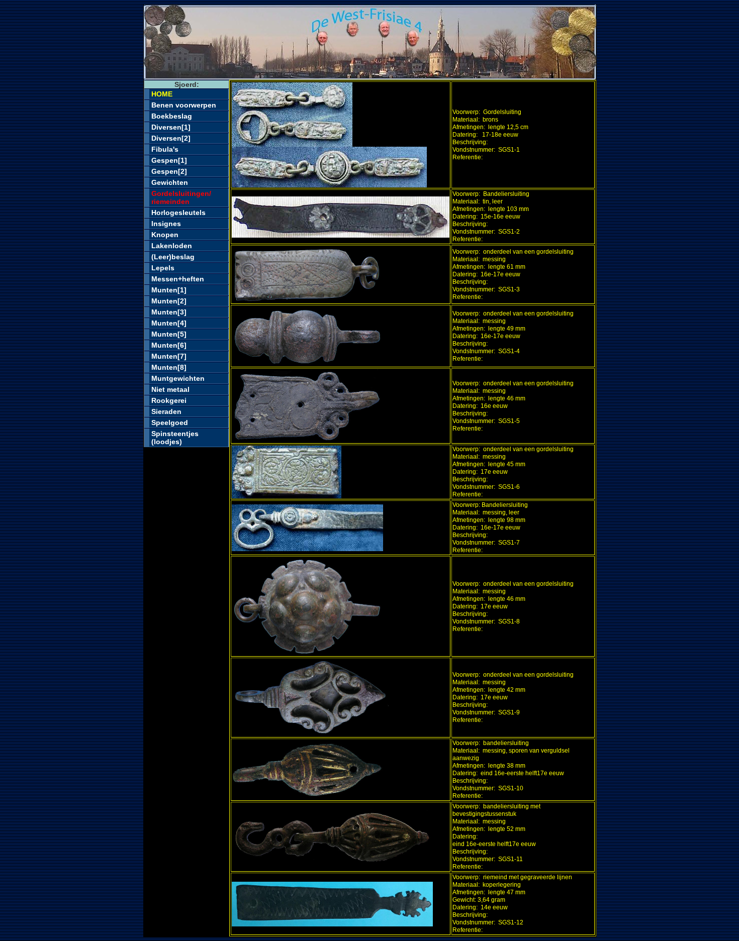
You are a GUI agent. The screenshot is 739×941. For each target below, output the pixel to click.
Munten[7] (169, 356)
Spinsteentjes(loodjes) (175, 438)
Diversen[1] (171, 127)
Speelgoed (169, 423)
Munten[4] (169, 323)
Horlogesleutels (178, 212)
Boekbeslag (171, 116)
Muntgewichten (178, 378)
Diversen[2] (171, 138)
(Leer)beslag (173, 257)
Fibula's (164, 149)
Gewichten (169, 182)
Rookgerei (169, 400)
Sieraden (166, 411)
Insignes (166, 224)
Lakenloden (171, 246)
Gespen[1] (169, 160)
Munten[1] (169, 290)
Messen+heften (177, 279)
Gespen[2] (169, 171)
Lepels (162, 268)
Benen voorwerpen (183, 105)
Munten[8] (169, 367)
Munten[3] (169, 312)
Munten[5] (169, 334)
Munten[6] (169, 345)
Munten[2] (169, 301)
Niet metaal (170, 389)
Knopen (164, 235)
